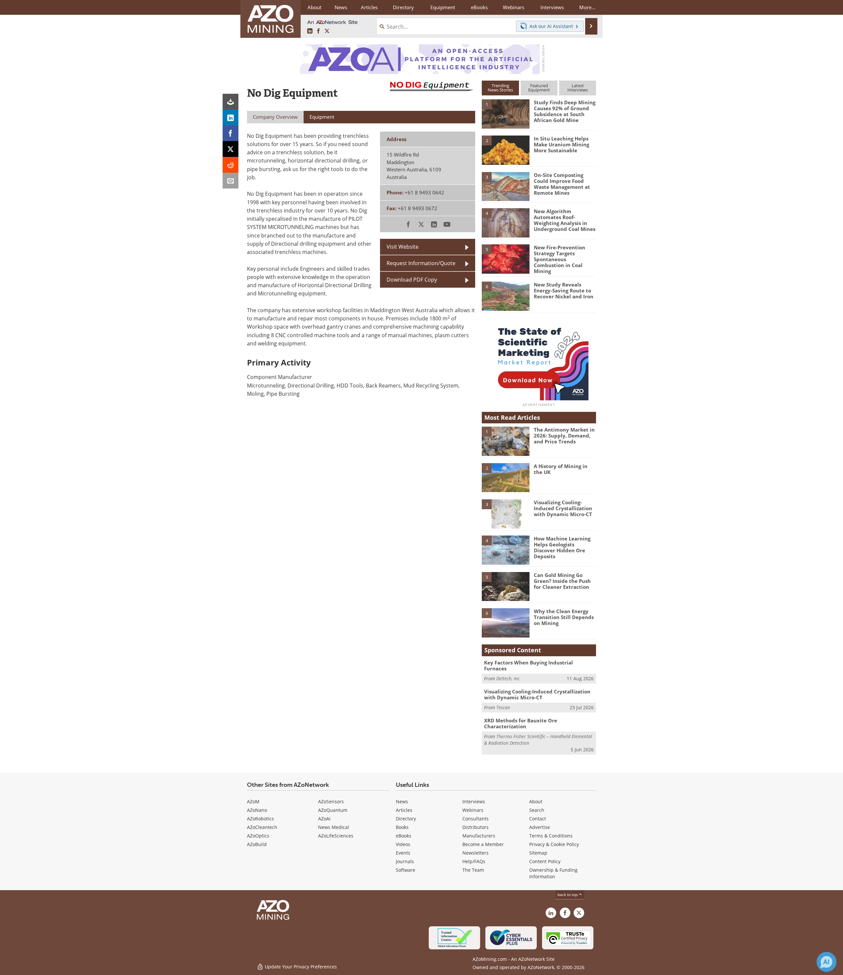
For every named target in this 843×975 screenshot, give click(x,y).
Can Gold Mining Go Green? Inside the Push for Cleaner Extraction (562, 581)
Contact (537, 818)
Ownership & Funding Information (553, 873)
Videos (403, 844)
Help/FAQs (473, 861)
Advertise (539, 827)
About (535, 801)
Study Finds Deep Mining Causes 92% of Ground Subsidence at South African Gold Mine (564, 111)
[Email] (230, 180)
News (402, 801)
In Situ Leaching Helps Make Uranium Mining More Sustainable (561, 144)
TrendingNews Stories (500, 88)
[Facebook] (230, 133)
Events (403, 853)
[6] (505, 296)
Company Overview (275, 116)
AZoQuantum (332, 810)
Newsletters (475, 853)
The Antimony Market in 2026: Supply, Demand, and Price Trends (564, 435)
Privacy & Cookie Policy (554, 844)
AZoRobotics (260, 818)
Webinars (472, 810)
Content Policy (544, 861)
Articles (404, 810)
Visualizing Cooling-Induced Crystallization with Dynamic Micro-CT (563, 508)
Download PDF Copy (412, 279)
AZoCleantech (262, 827)
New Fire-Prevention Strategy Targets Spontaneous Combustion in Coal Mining (559, 259)
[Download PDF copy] (230, 102)
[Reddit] (230, 165)
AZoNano (257, 810)
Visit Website (403, 246)
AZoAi (324, 818)
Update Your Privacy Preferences (300, 966)
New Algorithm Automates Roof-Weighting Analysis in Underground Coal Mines (564, 220)
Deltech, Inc (508, 678)
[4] (505, 222)
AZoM (253, 801)
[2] (505, 150)
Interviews (473, 801)
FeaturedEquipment (539, 88)
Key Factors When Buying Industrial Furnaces (528, 665)
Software (405, 870)
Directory (403, 7)
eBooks (403, 836)
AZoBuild (257, 844)
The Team (473, 870)
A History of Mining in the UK (560, 469)
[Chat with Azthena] (826, 962)
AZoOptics (258, 836)
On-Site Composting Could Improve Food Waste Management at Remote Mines (562, 184)
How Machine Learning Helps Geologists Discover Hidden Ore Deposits (562, 547)
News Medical (333, 827)
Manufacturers (478, 836)
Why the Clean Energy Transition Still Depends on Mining (564, 617)
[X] (230, 149)
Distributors (475, 827)
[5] (505, 259)
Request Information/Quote (421, 263)
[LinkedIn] (230, 117)
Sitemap (538, 853)
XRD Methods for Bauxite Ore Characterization (520, 723)
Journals (405, 861)
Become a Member (483, 844)
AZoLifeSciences (335, 836)
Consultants (475, 818)
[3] (505, 186)
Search (536, 810)
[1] (505, 113)
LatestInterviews (577, 88)
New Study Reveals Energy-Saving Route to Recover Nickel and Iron (563, 290)
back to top (568, 894)
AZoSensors (331, 801)
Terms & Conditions (551, 836)
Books (402, 827)
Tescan (503, 707)
